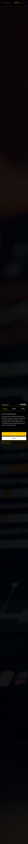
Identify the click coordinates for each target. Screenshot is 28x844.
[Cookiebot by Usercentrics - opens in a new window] (20, 405)
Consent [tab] (5, 408)
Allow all (14, 434)
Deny (14, 438)
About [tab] (23, 408)
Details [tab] (14, 408)
